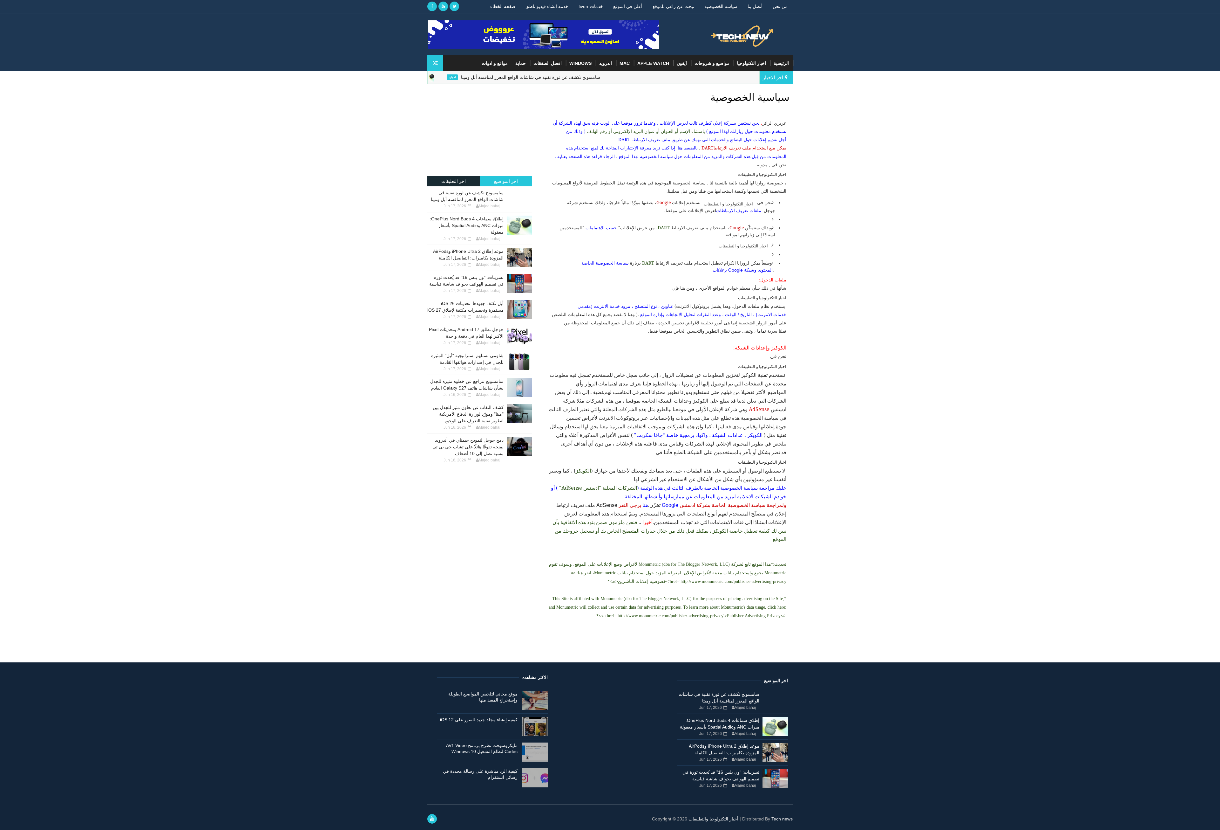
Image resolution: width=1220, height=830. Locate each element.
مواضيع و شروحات (712, 63)
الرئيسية (781, 63)
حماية (520, 63)
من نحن (780, 6)
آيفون (682, 63)
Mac (625, 63)
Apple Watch (653, 63)
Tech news (782, 818)
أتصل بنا (755, 6)
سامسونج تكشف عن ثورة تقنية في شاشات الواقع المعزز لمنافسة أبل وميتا (563, 77)
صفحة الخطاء (502, 6)
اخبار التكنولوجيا (751, 63)
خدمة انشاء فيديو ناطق (546, 6)
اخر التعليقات (453, 181)
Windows (580, 63)
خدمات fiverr (591, 6)
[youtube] (443, 6)
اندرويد (605, 63)
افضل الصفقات (547, 63)
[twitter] (454, 6)
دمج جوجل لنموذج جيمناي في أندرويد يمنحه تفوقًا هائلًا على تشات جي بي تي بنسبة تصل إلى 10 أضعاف (468, 447)
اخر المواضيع (506, 181)
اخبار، (485, 77)
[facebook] (432, 6)
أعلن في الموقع (627, 6)
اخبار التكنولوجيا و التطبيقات (762, 174)
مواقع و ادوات (495, 63)
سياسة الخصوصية (720, 6)
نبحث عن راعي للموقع (673, 6)
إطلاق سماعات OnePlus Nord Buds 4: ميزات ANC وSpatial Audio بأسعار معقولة (467, 225)
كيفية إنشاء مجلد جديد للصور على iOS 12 (479, 719)
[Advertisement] (479, 130)
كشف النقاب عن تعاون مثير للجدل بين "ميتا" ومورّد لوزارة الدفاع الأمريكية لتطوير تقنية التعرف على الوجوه (468, 414)
